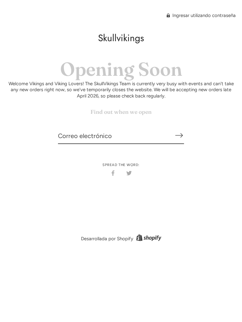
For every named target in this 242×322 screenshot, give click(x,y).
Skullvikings (121, 38)
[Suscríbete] (179, 135)
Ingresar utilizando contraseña (203, 15)
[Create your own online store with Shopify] (148, 239)
